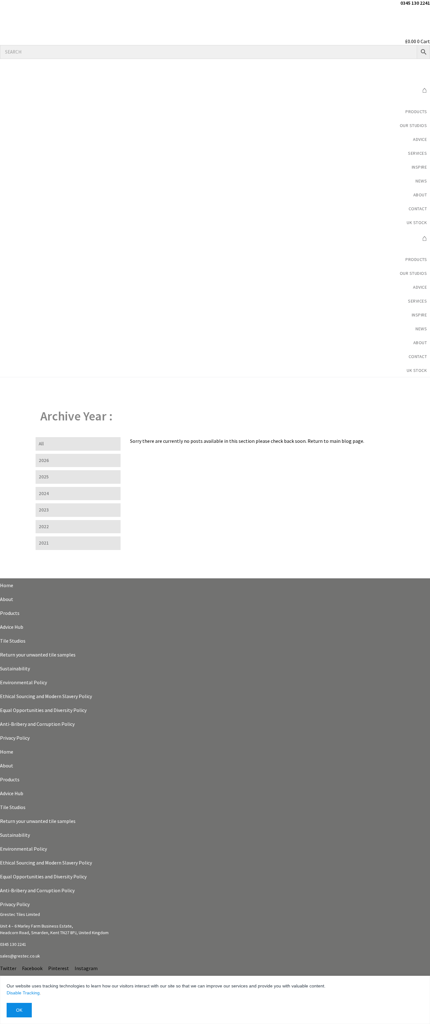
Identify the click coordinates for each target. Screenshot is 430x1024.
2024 (44, 493)
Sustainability (15, 668)
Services (417, 153)
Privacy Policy (15, 738)
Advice (420, 139)
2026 (44, 460)
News (421, 181)
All (41, 444)
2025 (44, 477)
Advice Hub (11, 627)
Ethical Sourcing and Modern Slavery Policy (46, 696)
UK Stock (417, 222)
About (6, 599)
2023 (44, 510)
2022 (44, 526)
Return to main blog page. (335, 441)
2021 (44, 543)
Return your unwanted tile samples (38, 654)
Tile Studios (12, 641)
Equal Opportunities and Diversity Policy (43, 710)
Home (6, 585)
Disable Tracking (23, 992)
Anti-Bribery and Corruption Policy (37, 724)
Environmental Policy (23, 682)
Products (416, 111)
